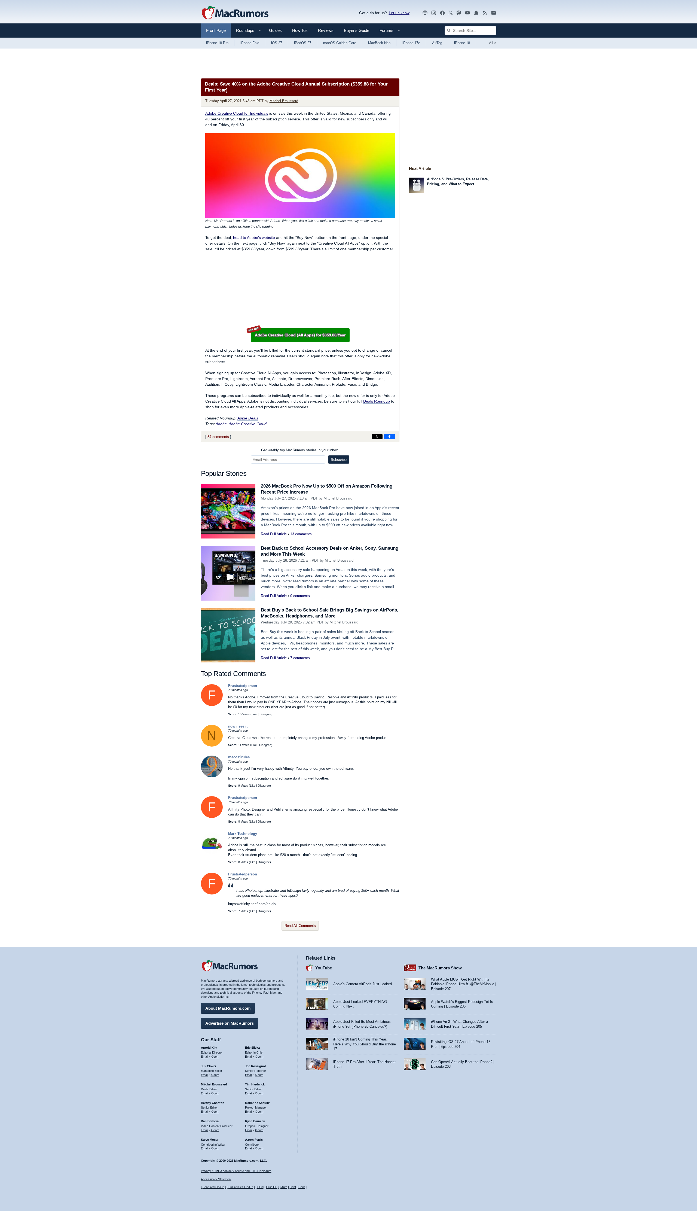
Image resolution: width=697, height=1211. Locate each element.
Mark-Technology (242, 834)
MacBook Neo (379, 43)
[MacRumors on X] (450, 13)
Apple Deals (247, 418)
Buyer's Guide (356, 30)
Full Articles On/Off (240, 1187)
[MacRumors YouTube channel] (467, 13)
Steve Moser (209, 1139)
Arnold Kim (209, 1047)
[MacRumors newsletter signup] (493, 13)
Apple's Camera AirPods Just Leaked (362, 984)
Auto (284, 1187)
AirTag (437, 43)
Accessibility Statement (216, 1179)
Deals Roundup (376, 401)
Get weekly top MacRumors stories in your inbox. (300, 450)
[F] (212, 705)
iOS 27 (276, 43)
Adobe (221, 424)
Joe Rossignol (255, 1066)
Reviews (326, 30)
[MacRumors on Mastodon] (458, 13)
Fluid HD (271, 1187)
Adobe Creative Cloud (248, 424)
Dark (301, 1187)
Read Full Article (274, 534)
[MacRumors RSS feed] (485, 13)
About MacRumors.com (227, 1008)
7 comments (300, 658)
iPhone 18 (462, 43)
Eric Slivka (252, 1047)
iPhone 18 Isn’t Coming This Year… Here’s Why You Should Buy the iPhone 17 (364, 1044)
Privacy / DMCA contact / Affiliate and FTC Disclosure (236, 1171)
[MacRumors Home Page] (235, 13)
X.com (215, 1056)
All (492, 43)
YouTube (323, 968)
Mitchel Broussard (284, 101)
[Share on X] (377, 436)
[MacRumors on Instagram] (433, 13)
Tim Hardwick (255, 1084)
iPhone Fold (249, 43)
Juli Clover (208, 1066)
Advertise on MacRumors (229, 1023)
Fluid (260, 1187)
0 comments (300, 596)
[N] (212, 745)
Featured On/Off (213, 1187)
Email (204, 1056)
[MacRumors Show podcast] (425, 13)
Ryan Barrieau (255, 1121)
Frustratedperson (242, 686)
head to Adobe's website (254, 237)
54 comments (218, 437)
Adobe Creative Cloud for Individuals (236, 113)
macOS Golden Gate (339, 43)
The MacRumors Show (440, 968)
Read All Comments (300, 926)
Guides (275, 30)
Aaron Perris (254, 1139)
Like (254, 714)
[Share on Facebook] (389, 436)
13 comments (301, 534)
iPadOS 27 (302, 43)
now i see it (237, 726)
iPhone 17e (411, 43)
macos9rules (239, 757)
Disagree (265, 714)
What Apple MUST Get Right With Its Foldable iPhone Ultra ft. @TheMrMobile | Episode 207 (463, 984)
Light (293, 1187)
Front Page (216, 30)
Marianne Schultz (257, 1102)
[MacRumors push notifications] (476, 13)
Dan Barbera (210, 1121)
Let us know (399, 13)
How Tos (300, 30)
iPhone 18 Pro (217, 43)
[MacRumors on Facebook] (442, 13)
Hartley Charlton (212, 1102)
